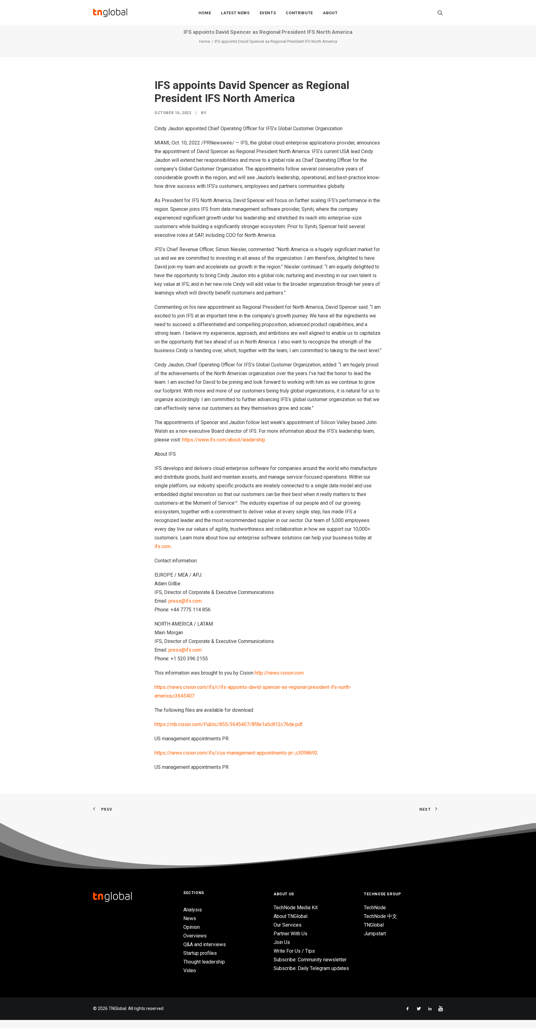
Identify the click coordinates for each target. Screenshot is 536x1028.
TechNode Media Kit (296, 908)
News (189, 918)
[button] (440, 12)
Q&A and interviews (204, 944)
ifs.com (162, 546)
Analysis (192, 910)
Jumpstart (375, 934)
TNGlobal (374, 925)
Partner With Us (290, 934)
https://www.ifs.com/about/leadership (223, 440)
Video (189, 970)
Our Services (288, 925)
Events (268, 13)
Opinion (191, 927)
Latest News (235, 13)
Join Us (282, 942)
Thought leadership (204, 962)
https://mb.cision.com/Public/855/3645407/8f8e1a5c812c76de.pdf (228, 724)
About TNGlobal (290, 916)
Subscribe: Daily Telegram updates (311, 968)
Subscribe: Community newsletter (310, 960)
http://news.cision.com (279, 673)
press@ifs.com (185, 601)
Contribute (299, 13)
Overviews (195, 936)
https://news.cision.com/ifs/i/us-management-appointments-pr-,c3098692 (236, 753)
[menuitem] (205, 12)
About (330, 13)
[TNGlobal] (110, 12)
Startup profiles (200, 953)
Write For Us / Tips (294, 951)
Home (205, 13)
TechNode (375, 908)
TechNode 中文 (380, 916)
